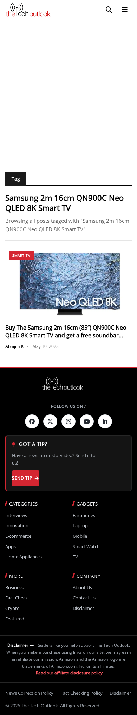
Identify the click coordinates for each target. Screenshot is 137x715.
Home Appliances (23, 557)
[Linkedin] (105, 421)
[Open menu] (125, 10)
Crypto (12, 608)
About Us (82, 588)
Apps (10, 547)
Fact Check (16, 598)
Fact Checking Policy (81, 693)
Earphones (84, 515)
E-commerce (18, 536)
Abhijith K (14, 346)
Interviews (16, 515)
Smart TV (21, 255)
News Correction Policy (29, 693)
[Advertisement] (68, 91)
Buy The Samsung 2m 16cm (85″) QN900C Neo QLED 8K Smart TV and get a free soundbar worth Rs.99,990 (65, 335)
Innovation (16, 526)
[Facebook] (32, 421)
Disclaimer (83, 608)
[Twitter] (50, 421)
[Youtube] (87, 421)
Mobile (80, 536)
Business (14, 588)
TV (75, 557)
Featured (14, 619)
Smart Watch (86, 547)
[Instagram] (68, 421)
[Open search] (109, 10)
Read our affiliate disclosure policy (69, 673)
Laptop (80, 526)
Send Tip (22, 478)
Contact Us (84, 598)
